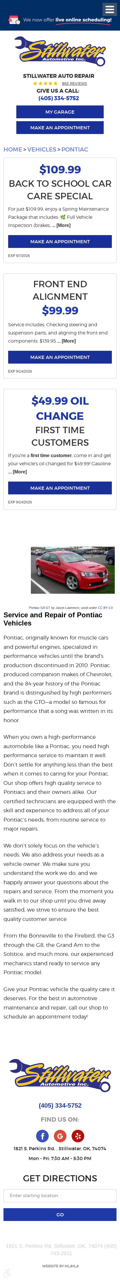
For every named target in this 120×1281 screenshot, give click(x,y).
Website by (60, 1266)
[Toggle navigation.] (110, 9)
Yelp (78, 1136)
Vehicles (41, 149)
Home (12, 149)
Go (60, 1214)
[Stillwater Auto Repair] (60, 51)
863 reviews (74, 83)
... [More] (60, 225)
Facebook (42, 1136)
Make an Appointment (60, 128)
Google (60, 1136)
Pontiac (74, 149)
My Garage (60, 112)
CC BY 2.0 (105, 607)
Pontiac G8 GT (39, 607)
